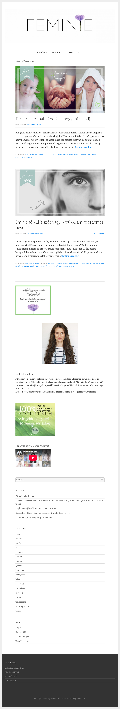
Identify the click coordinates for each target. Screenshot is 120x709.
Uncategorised (22, 606)
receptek (19, 584)
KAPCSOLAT (57, 52)
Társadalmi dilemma (24, 496)
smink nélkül (62, 263)
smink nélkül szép (47, 266)
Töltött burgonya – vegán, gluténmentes (33, 517)
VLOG (80, 52)
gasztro (18, 561)
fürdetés (94, 154)
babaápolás (63, 154)
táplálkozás (20, 602)
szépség (42, 154)
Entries (20, 632)
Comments (22, 636)
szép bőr (58, 266)
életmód (28, 263)
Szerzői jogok (10, 681)
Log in (18, 627)
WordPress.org (22, 641)
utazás (18, 611)
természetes (26, 157)
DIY (17, 548)
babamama (85, 154)
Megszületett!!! (11, 676)
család (18, 543)
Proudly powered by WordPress (46, 698)
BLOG (70, 52)
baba (27, 154)
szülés (18, 597)
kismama (19, 570)
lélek (17, 579)
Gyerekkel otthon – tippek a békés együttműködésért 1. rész (42, 513)
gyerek (18, 566)
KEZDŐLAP (42, 52)
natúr (18, 157)
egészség (34, 154)
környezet (20, 575)
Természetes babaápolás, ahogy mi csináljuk (55, 119)
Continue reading (84, 147)
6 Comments (99, 233)
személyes (20, 588)
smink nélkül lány (31, 266)
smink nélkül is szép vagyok (80, 263)
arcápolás (52, 263)
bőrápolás (19, 538)
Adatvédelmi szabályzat (14, 668)
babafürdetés (74, 154)
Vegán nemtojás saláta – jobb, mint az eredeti (35, 508)
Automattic (81, 698)
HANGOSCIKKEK (12, 672)
